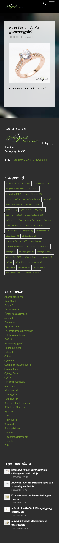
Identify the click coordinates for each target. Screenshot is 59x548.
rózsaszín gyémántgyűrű (38, 246)
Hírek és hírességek (14, 382)
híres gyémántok (14, 225)
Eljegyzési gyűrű (31, 199)
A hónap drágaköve (14, 297)
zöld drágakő (35, 262)
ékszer (10, 267)
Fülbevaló (9, 352)
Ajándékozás (10, 301)
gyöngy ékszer (44, 220)
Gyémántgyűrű (14, 215)
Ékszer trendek (11, 309)
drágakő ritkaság (33, 194)
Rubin (7, 415)
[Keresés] (43, 3)
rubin (23, 241)
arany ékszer (12, 183)
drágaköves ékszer (15, 189)
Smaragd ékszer (12, 428)
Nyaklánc (9, 411)
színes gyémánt (32, 257)
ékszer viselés (32, 273)
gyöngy (29, 220)
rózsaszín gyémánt (15, 246)
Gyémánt (9, 360)
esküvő (47, 199)
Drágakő (8, 305)
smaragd (11, 252)
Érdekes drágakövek (14, 335)
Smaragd (9, 424)
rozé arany (11, 241)
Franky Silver (29, 37)
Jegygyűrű (11, 231)
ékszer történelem (14, 273)
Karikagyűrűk (11, 398)
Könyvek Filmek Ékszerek (17, 403)
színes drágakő (14, 257)
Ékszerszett (10, 322)
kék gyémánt (12, 236)
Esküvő (8, 339)
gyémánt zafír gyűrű (34, 215)
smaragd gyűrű (26, 252)
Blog (26, 183)
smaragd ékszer (45, 252)
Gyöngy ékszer (11, 373)
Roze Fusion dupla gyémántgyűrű (24, 29)
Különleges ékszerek (14, 407)
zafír (9, 262)
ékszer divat (24, 267)
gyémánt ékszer (14, 220)
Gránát (7, 356)
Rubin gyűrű (10, 420)
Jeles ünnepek (11, 390)
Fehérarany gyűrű (14, 204)
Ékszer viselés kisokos (15, 314)
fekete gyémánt (33, 204)
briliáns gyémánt (41, 183)
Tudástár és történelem (16, 437)
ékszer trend (39, 267)
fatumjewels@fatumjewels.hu (30, 160)
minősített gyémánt (31, 236)
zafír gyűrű (20, 262)
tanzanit (47, 257)
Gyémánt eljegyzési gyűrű (32, 210)
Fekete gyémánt (12, 348)
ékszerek (8, 318)
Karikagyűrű (26, 231)
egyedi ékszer (13, 199)
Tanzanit (8, 432)
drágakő (33, 189)
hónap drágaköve (34, 225)
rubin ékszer (36, 241)
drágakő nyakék (14, 194)
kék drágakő (42, 231)
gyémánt (11, 210)
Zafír (6, 445)
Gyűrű (7, 377)
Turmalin (8, 441)
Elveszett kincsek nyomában (18, 331)
